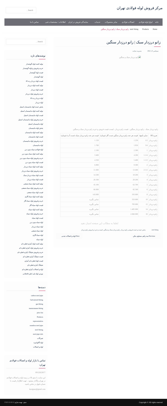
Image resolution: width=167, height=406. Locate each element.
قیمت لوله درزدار (37, 90)
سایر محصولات (111, 22)
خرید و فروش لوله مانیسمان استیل (30, 120)
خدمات (97, 22)
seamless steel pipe (36, 325)
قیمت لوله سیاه (37, 218)
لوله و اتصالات (38, 347)
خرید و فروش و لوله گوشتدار (33, 68)
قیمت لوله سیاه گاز (36, 205)
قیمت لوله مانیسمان (35, 137)
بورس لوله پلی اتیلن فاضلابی (33, 274)
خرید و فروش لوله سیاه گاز (33, 201)
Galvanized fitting (36, 300)
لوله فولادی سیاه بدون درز (34, 150)
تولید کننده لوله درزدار (35, 85)
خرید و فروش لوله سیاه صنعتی (32, 188)
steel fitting (155, 230)
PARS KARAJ (9, 402)
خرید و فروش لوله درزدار (34, 94)
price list (40, 313)
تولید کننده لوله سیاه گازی (34, 197)
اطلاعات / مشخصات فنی (55, 22)
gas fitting (39, 304)
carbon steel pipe (37, 295)
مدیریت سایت (136, 51)
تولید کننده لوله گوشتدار (34, 64)
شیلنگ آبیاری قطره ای (35, 265)
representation (38, 321)
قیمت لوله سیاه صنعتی (35, 192)
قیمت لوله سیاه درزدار (35, 179)
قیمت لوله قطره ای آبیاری (34, 261)
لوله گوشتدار (38, 77)
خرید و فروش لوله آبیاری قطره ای (31, 248)
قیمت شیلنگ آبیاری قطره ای (33, 257)
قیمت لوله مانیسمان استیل (33, 115)
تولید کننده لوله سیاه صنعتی (33, 184)
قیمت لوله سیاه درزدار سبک (33, 175)
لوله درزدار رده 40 (36, 98)
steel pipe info (38, 334)
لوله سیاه (39, 239)
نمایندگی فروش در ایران (78, 22)
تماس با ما (34, 22)
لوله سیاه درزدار (37, 227)
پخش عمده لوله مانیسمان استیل (31, 107)
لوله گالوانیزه (38, 343)
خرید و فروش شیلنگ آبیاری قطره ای (30, 252)
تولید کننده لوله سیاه (36, 210)
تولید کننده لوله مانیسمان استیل (31, 111)
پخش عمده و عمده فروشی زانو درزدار (133, 230)
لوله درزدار (39, 102)
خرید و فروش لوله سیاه (34, 214)
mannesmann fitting (36, 308)
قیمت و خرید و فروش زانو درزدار (92, 230)
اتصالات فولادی (128, 22)
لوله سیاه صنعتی (37, 231)
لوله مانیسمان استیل (35, 124)
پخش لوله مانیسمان (36, 128)
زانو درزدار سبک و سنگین (111, 230)
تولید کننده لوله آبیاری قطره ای (32, 244)
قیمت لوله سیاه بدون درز (34, 162)
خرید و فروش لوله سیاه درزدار (32, 171)
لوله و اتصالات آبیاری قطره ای (32, 269)
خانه (157, 22)
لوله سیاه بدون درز (36, 222)
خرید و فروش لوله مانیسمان (33, 141)
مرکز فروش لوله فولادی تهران (140, 8)
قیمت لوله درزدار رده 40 (34, 81)
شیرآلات (40, 338)
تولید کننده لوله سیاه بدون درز (32, 154)
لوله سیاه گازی (38, 235)
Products (40, 317)
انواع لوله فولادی (146, 22)
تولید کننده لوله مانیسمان (34, 132)
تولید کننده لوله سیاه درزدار (33, 167)
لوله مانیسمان (38, 145)
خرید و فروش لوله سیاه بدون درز (31, 158)
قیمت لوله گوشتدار (36, 73)
